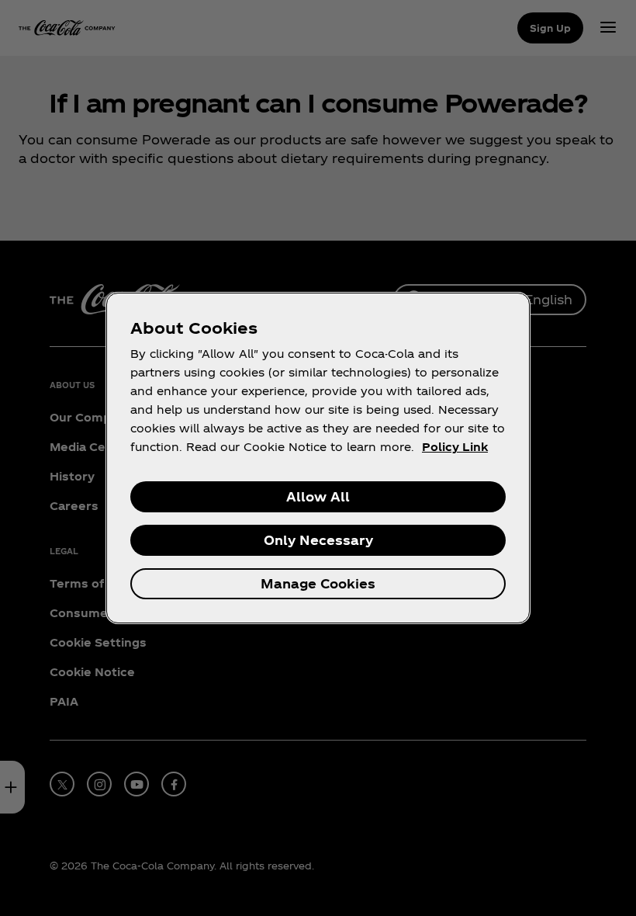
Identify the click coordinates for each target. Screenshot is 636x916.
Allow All (318, 496)
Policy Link (455, 446)
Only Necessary (318, 540)
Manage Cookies (318, 583)
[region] (318, 458)
